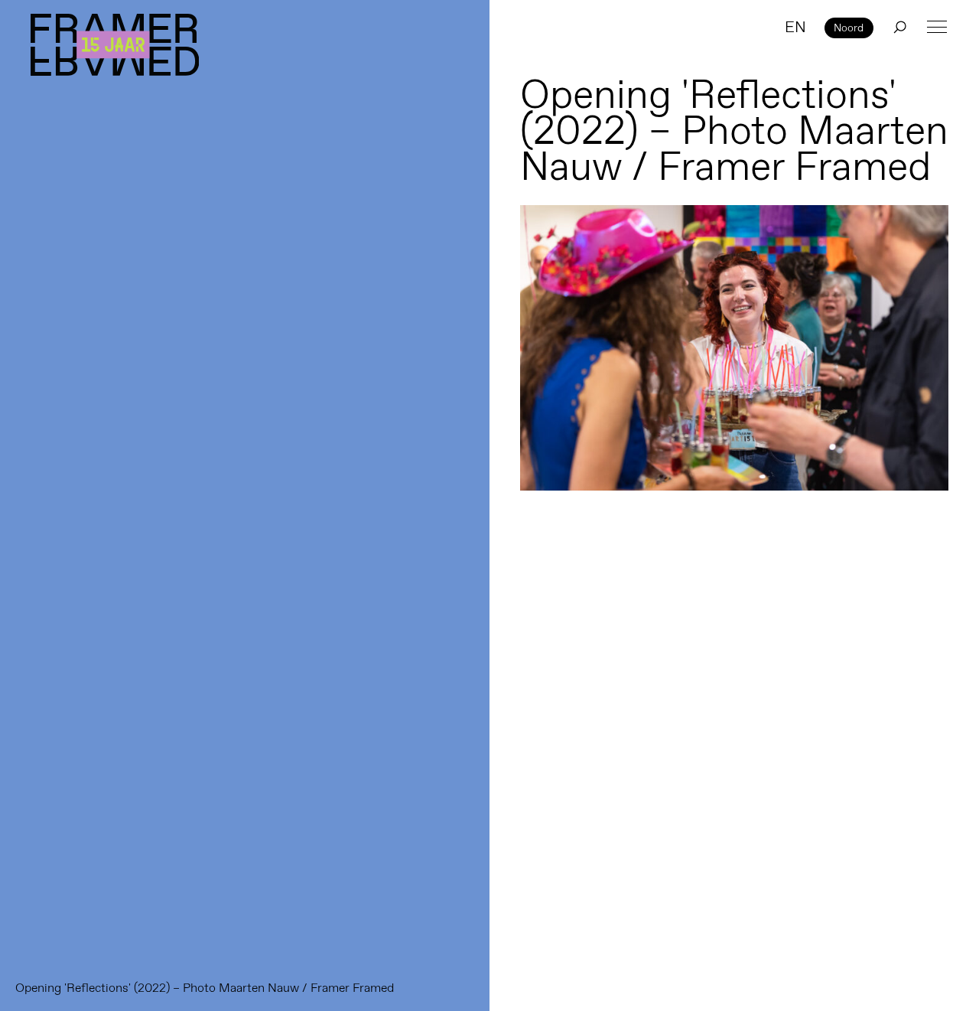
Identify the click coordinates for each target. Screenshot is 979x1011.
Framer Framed (115, 45)
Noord (849, 27)
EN (795, 27)
